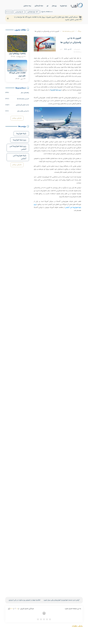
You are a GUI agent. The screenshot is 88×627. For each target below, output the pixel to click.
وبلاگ (79, 31)
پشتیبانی (18, 12)
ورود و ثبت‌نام (9, 12)
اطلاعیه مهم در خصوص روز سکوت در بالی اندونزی (24, 600)
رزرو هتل (54, 6)
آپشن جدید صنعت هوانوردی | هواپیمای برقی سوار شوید (61, 600)
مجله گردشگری (39, 6)
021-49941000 (48, 12)
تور (47, 6)
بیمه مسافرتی (27, 6)
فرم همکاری (31, 12)
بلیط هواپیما (63, 6)
